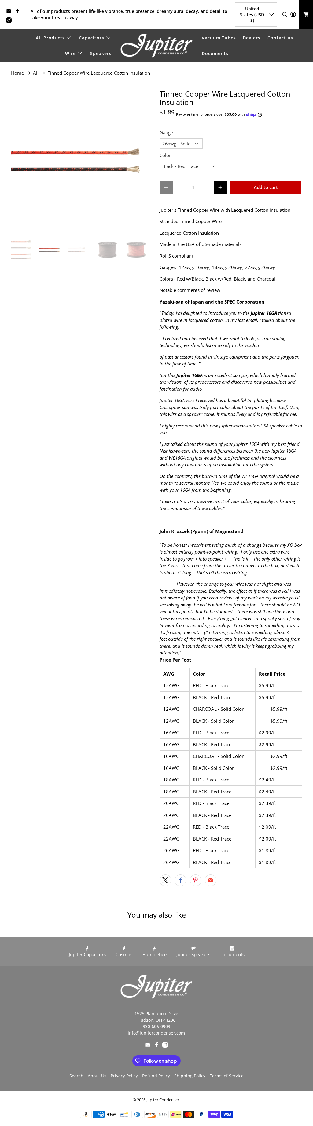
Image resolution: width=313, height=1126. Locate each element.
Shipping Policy (189, 1076)
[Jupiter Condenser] (156, 45)
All (36, 73)
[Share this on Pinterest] (195, 880)
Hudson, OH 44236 (156, 1020)
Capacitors (91, 38)
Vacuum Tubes (219, 38)
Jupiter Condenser (162, 1099)
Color (165, 155)
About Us (97, 1076)
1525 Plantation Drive (156, 1013)
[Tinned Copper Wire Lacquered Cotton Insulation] (82, 161)
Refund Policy (156, 1076)
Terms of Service (227, 1076)
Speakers (101, 53)
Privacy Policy (124, 1076)
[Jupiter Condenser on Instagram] (10, 21)
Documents (215, 53)
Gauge (166, 132)
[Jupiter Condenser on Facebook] (19, 12)
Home (17, 73)
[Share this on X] (165, 880)
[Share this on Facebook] (180, 880)
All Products (50, 38)
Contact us (280, 38)
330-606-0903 (156, 1026)
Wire (70, 53)
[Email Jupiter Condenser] (10, 12)
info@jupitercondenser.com (156, 1033)
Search (76, 1076)
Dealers (251, 38)
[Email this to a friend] (210, 880)
